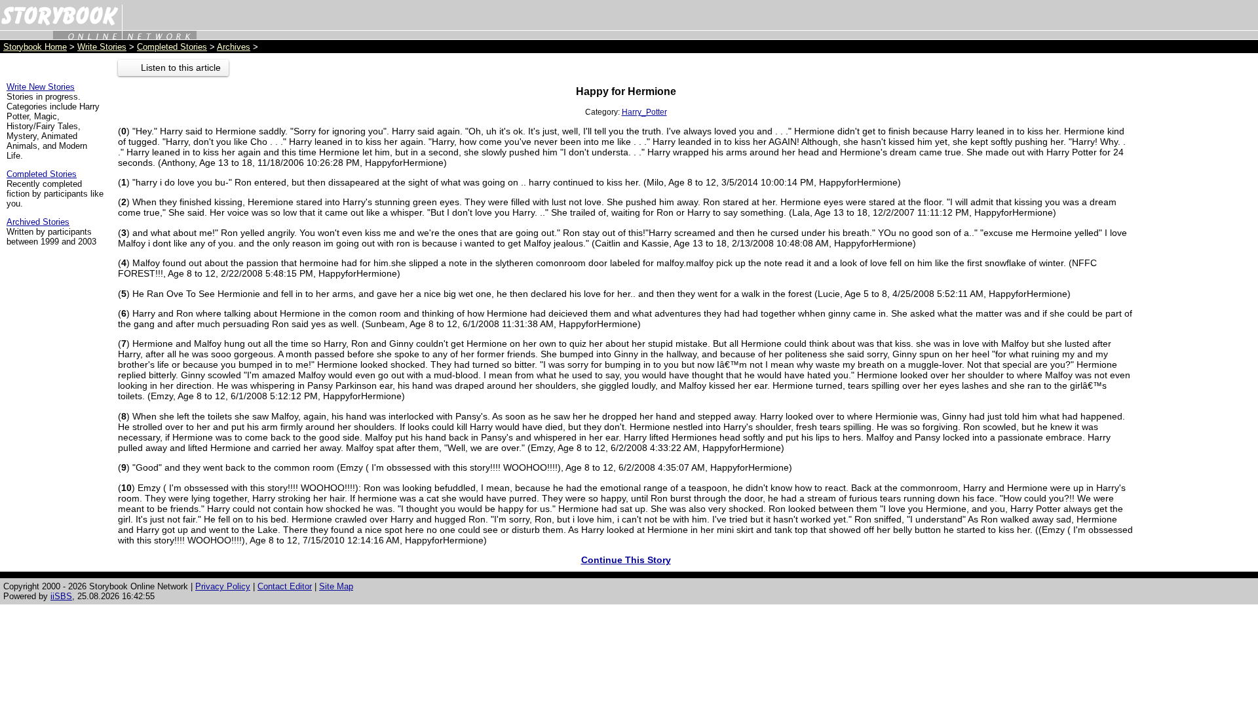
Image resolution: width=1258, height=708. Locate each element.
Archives (233, 47)
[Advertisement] (1199, 256)
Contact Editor (284, 586)
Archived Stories (38, 222)
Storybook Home (35, 47)
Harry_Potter (644, 112)
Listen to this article (181, 67)
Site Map (336, 586)
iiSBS (61, 596)
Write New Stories (41, 87)
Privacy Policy (222, 586)
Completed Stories (172, 47)
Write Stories (101, 47)
